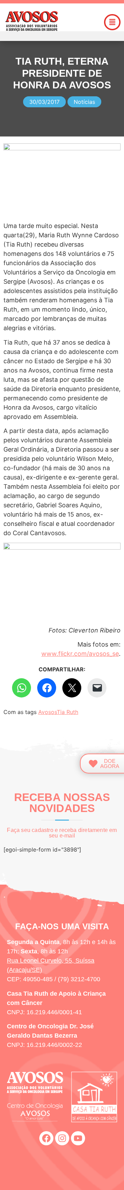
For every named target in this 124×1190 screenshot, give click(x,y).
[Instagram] (62, 1138)
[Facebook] (46, 1138)
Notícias (84, 101)
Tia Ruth (67, 711)
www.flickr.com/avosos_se (80, 653)
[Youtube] (78, 1138)
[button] (112, 22)
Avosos (47, 711)
